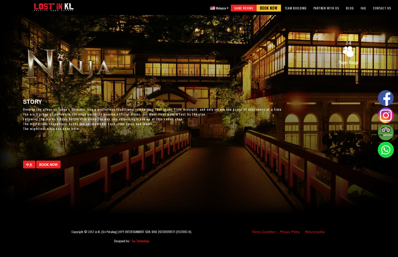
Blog (350, 8)
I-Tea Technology (139, 240)
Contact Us (382, 8)
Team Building (295, 8)
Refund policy (315, 231)
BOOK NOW (48, 164)
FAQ (363, 8)
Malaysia (221, 8)
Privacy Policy (290, 231)
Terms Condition (264, 231)
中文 (29, 164)
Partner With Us (326, 8)
